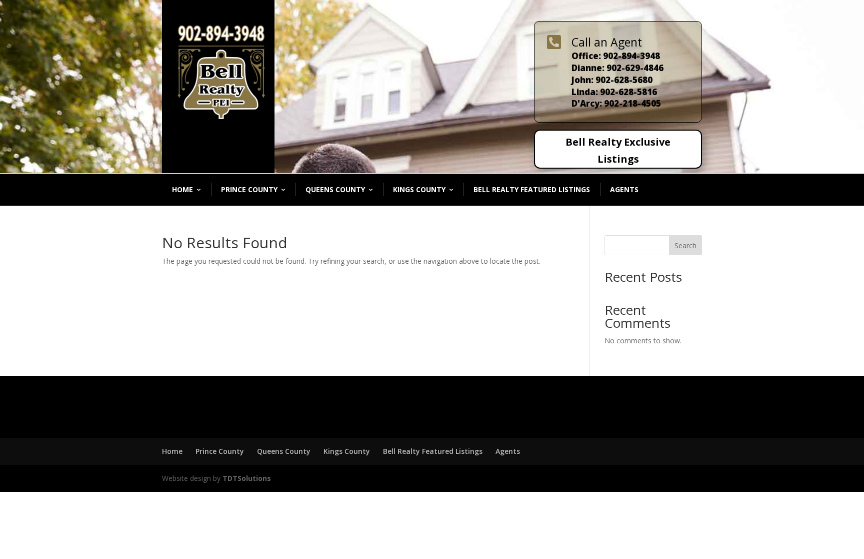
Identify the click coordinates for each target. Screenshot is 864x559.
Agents (624, 189)
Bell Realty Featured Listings (532, 189)
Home (182, 189)
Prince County (249, 189)
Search (685, 245)
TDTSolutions (245, 478)
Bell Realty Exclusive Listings (618, 150)
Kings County (419, 189)
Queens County (335, 189)
